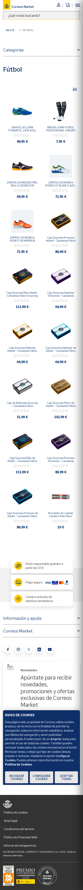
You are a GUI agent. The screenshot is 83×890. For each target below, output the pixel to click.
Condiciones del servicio (19, 829)
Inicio (10, 30)
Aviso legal (10, 820)
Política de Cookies (18, 764)
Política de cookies (16, 812)
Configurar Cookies (41, 777)
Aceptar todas (66, 777)
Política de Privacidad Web (20, 837)
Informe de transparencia (20, 845)
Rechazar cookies (16, 777)
